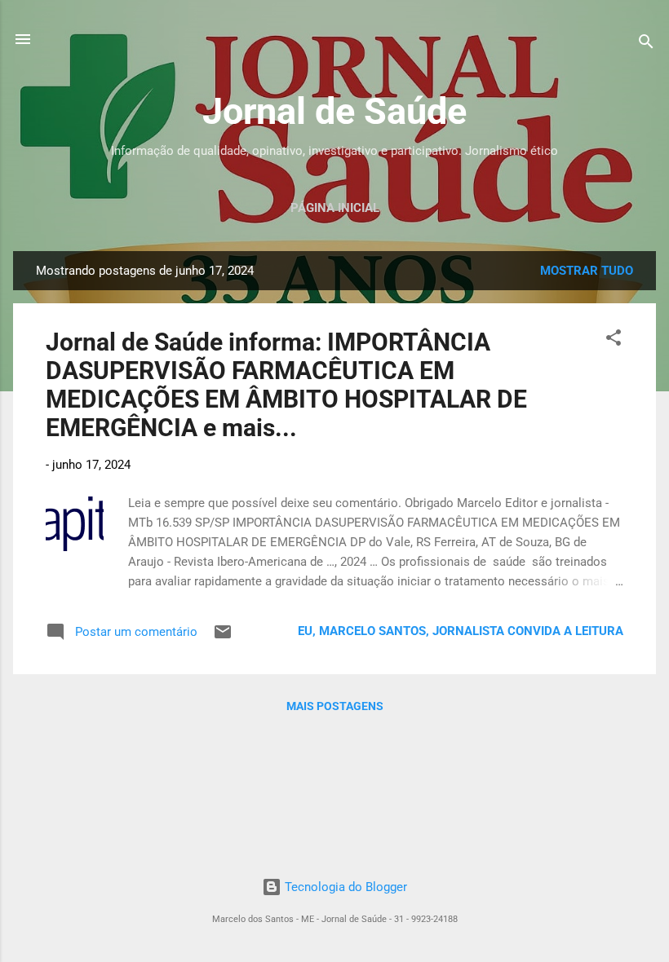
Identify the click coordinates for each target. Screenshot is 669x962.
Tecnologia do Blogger (344, 887)
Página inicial (334, 208)
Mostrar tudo (586, 270)
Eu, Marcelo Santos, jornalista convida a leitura (460, 631)
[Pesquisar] (646, 44)
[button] (613, 340)
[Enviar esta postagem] (223, 637)
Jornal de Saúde (334, 111)
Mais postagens (334, 706)
